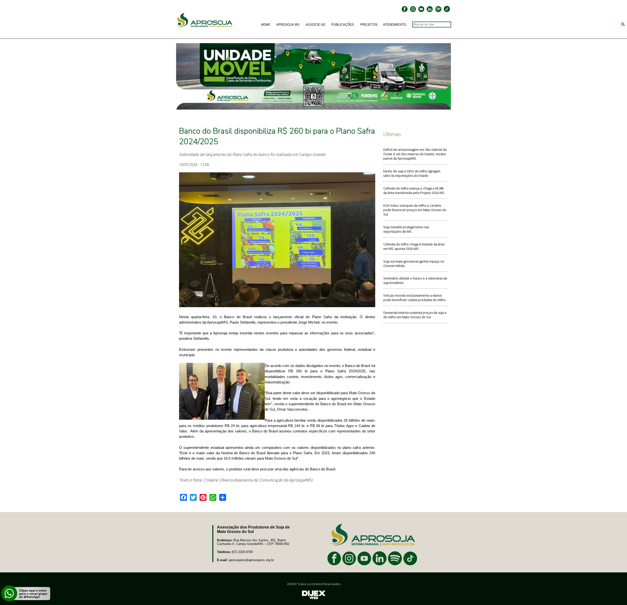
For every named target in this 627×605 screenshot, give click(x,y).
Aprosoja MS (288, 24)
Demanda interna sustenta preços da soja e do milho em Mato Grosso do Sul (414, 314)
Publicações (342, 24)
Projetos (369, 24)
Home (265, 24)
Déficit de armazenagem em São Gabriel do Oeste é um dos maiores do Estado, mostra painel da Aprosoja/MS (415, 154)
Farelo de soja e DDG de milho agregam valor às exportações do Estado (411, 173)
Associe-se (316, 24)
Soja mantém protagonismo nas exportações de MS (406, 229)
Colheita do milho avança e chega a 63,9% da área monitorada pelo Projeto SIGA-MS (413, 190)
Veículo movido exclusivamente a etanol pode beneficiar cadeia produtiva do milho (414, 297)
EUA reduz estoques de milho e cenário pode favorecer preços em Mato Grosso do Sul (414, 209)
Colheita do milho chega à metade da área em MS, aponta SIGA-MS (414, 246)
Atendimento (394, 24)
